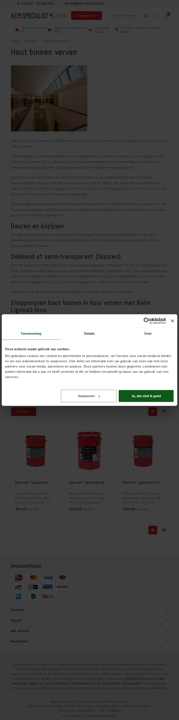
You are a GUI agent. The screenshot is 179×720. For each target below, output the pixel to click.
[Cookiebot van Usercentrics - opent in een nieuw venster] (147, 320)
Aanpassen (86, 396)
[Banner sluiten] (172, 320)
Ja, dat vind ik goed (146, 396)
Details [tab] (89, 333)
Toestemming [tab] (31, 333)
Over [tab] (148, 333)
